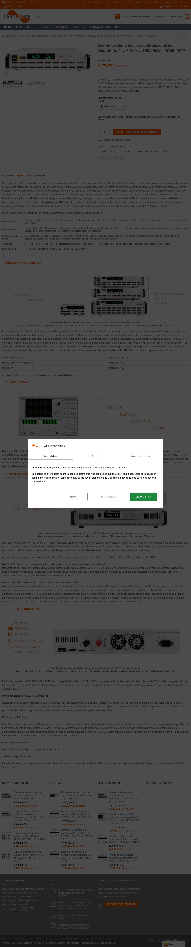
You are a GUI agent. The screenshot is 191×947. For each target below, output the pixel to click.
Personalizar (109, 496)
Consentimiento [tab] (50, 456)
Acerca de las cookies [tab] (140, 456)
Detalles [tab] (95, 456)
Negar (74, 496)
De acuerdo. (143, 496)
